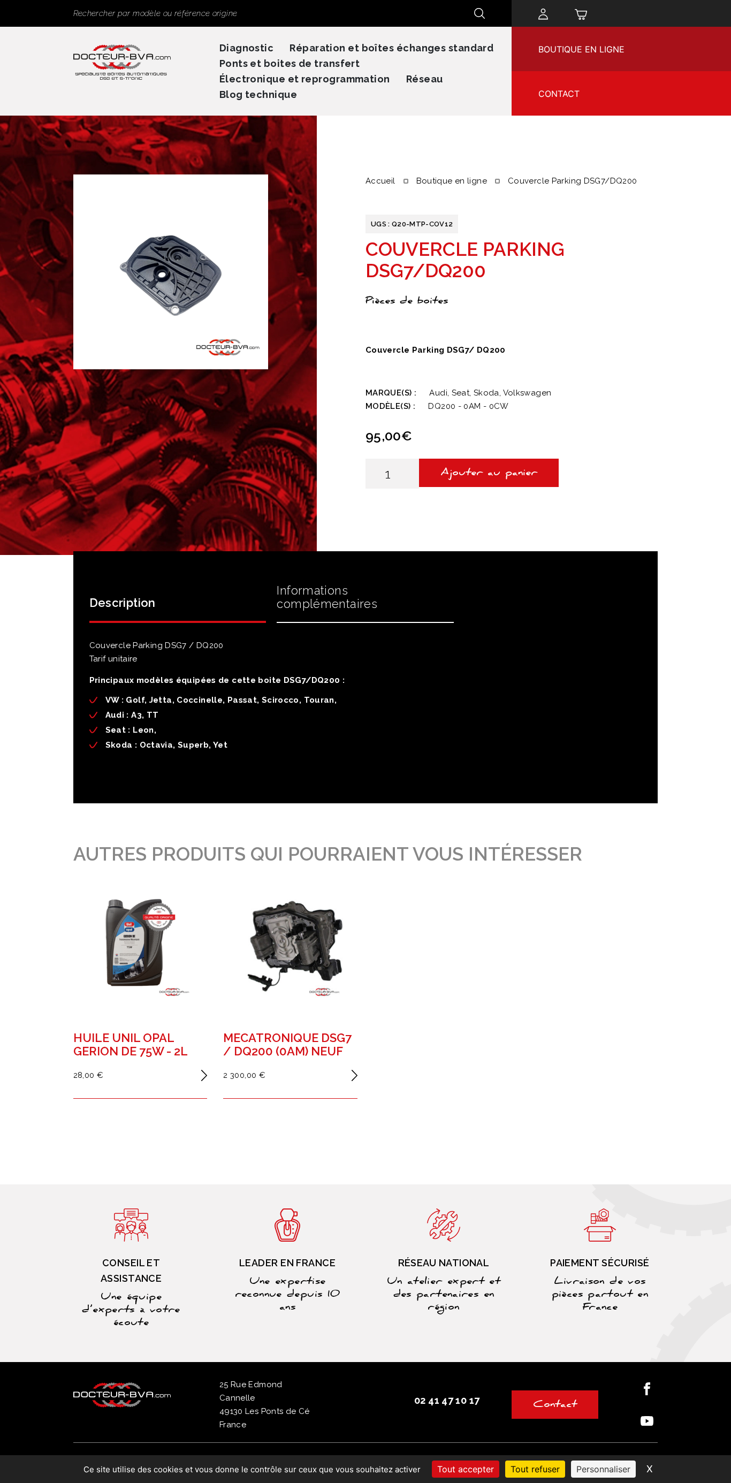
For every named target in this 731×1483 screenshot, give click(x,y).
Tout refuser (535, 1469)
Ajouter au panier (488, 473)
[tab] (177, 600)
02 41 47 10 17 (446, 1400)
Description (122, 603)
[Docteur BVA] (122, 59)
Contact (559, 93)
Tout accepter (465, 1469)
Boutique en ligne (581, 49)
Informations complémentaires (327, 597)
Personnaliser (603, 1469)
